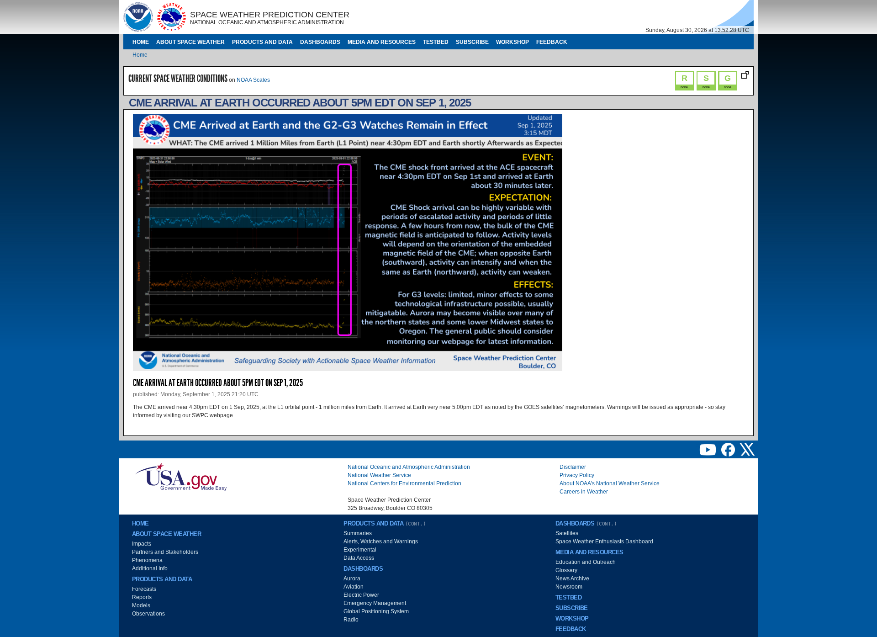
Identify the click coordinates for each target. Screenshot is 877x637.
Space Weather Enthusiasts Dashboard (604, 541)
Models (141, 605)
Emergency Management (374, 603)
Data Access (358, 558)
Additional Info (150, 568)
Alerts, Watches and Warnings (380, 541)
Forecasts (144, 589)
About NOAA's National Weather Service (610, 483)
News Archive (572, 578)
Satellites (566, 533)
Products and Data (262, 42)
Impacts (141, 544)
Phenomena (147, 560)
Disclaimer (573, 467)
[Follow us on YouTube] (708, 449)
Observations (148, 613)
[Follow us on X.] (747, 449)
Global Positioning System (376, 611)
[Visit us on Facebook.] (728, 449)
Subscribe (472, 42)
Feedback (551, 42)
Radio (351, 619)
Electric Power (361, 595)
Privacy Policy (577, 475)
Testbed (436, 42)
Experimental (359, 550)
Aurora (351, 578)
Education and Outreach (585, 562)
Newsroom (568, 587)
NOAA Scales (253, 80)
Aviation (353, 587)
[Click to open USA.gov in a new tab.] (181, 476)
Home (140, 42)
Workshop (512, 42)
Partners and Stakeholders (165, 552)
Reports (142, 597)
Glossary (566, 570)
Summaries (357, 533)
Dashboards (320, 42)
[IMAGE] (138, 17)
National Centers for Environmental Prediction (404, 483)
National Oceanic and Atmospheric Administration (409, 467)
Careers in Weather (584, 491)
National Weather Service (379, 475)
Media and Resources (382, 42)
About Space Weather (190, 42)
